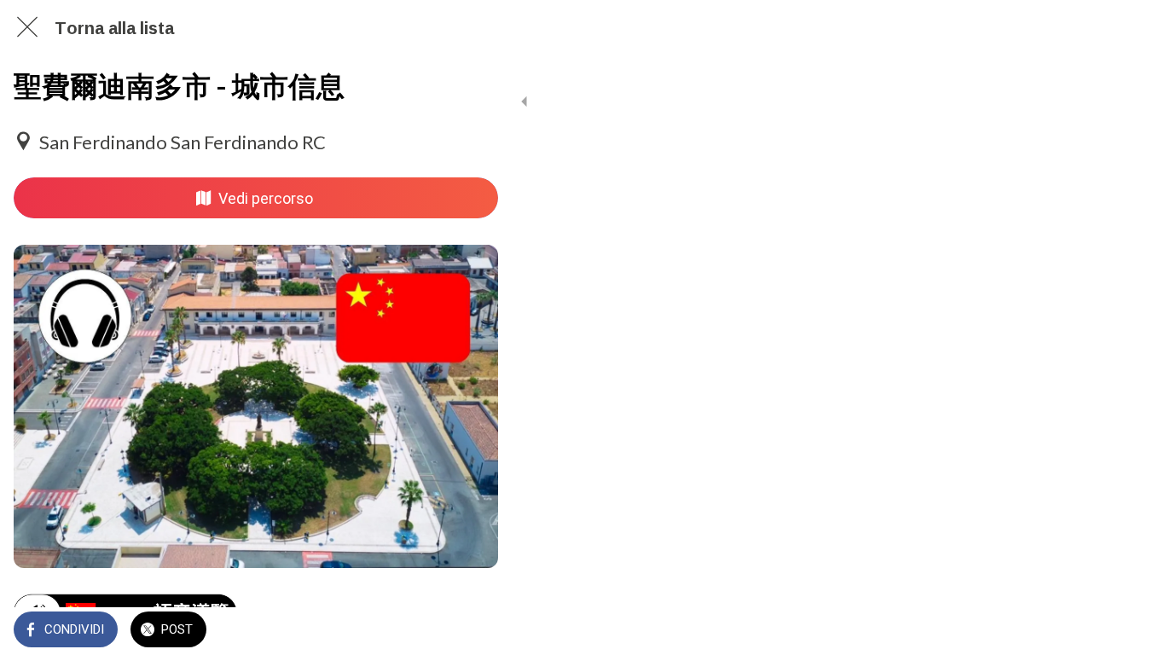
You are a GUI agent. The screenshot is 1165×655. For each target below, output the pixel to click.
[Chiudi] (27, 27)
